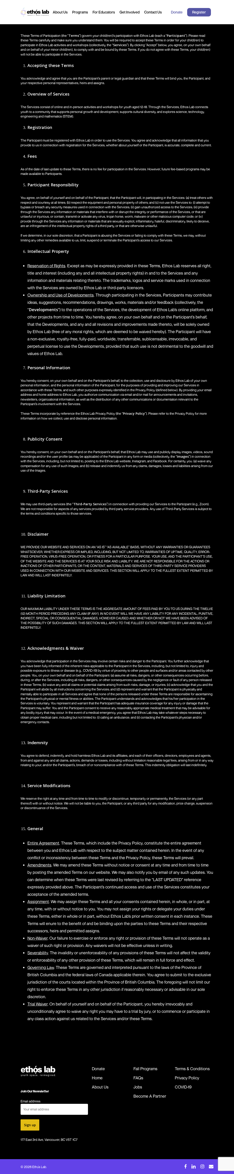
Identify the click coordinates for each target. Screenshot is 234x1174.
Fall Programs (145, 1068)
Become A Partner (149, 1096)
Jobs (137, 1086)
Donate (98, 1068)
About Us (100, 1086)
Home (97, 1077)
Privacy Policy (187, 1077)
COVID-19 (183, 1086)
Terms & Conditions (192, 1068)
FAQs (138, 1077)
